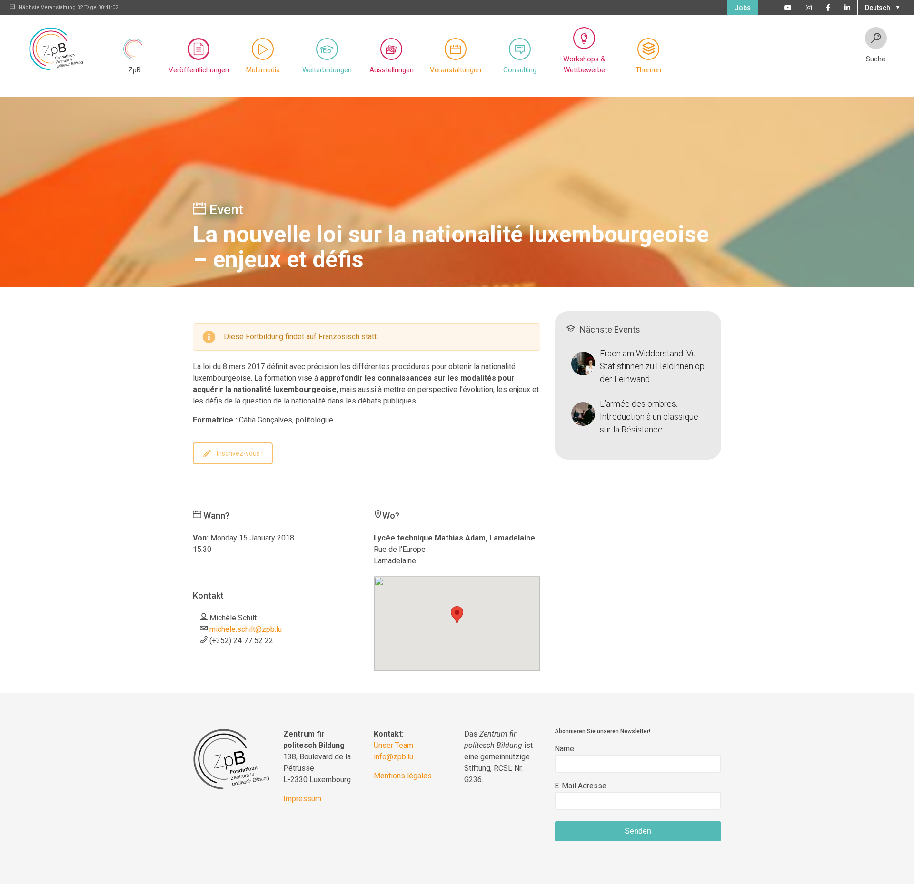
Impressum (302, 798)
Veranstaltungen (455, 70)
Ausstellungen (391, 70)
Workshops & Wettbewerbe (584, 64)
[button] (881, 6)
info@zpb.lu (393, 756)
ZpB (134, 70)
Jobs (743, 7)
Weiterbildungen (327, 70)
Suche (875, 59)
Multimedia (263, 70)
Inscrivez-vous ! (240, 453)
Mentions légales (403, 775)
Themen (648, 70)
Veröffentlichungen (199, 70)
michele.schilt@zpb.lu (245, 629)
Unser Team (393, 745)
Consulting (519, 70)
